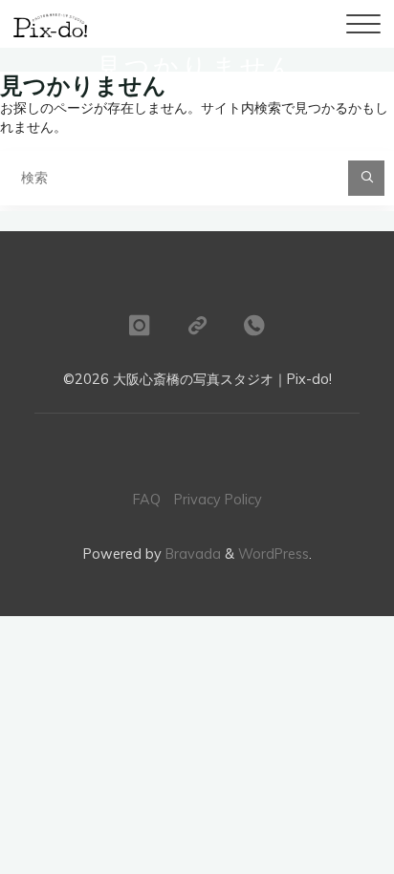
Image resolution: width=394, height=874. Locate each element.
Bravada (191, 554)
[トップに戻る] (197, 256)
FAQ (147, 499)
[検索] (365, 178)
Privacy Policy (218, 499)
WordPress (273, 554)
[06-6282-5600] (254, 325)
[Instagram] (138, 325)
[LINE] (197, 325)
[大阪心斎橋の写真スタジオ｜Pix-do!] (49, 23)
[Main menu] (363, 23)
